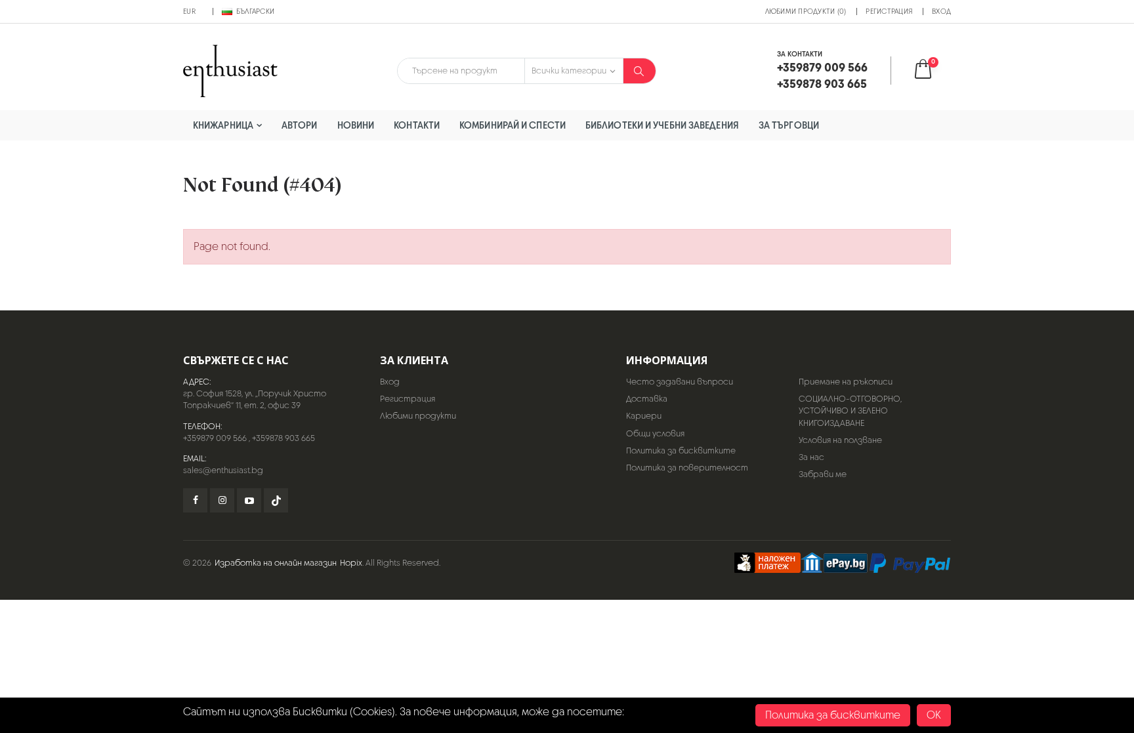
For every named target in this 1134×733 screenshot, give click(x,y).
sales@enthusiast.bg (223, 470)
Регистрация (889, 11)
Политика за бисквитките (681, 450)
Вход (941, 11)
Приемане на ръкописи (845, 381)
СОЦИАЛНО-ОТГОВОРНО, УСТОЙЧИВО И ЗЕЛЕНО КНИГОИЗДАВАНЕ (850, 410)
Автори (300, 125)
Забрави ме (823, 474)
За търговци (789, 125)
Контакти (417, 125)
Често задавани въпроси (679, 381)
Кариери (644, 415)
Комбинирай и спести (512, 125)
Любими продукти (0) (806, 11)
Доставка (646, 398)
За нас (811, 457)
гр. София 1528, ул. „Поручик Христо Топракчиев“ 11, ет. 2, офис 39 (254, 399)
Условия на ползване (840, 440)
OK (934, 715)
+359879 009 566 (215, 438)
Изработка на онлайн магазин (276, 562)
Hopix (351, 562)
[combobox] (461, 70)
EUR (189, 11)
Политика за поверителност (687, 467)
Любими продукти (418, 415)
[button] (931, 70)
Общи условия (655, 433)
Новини (356, 125)
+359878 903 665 (283, 438)
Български (255, 11)
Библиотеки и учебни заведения (662, 125)
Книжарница (223, 125)
